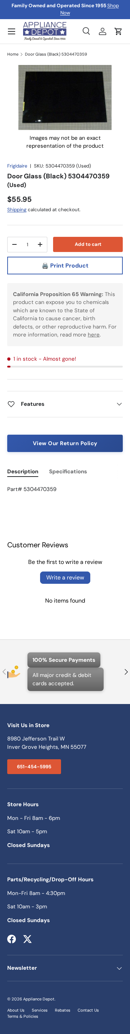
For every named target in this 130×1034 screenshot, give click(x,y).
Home (12, 54)
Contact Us (88, 1010)
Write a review (65, 577)
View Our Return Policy (65, 443)
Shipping (16, 210)
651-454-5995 (34, 767)
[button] (118, 31)
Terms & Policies (22, 1016)
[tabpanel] (65, 489)
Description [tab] (22, 471)
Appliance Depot (39, 999)
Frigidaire (17, 166)
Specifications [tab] (68, 471)
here (94, 334)
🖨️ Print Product (65, 265)
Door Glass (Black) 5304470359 (56, 54)
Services (40, 1010)
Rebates (62, 1010)
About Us (16, 1010)
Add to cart (88, 244)
